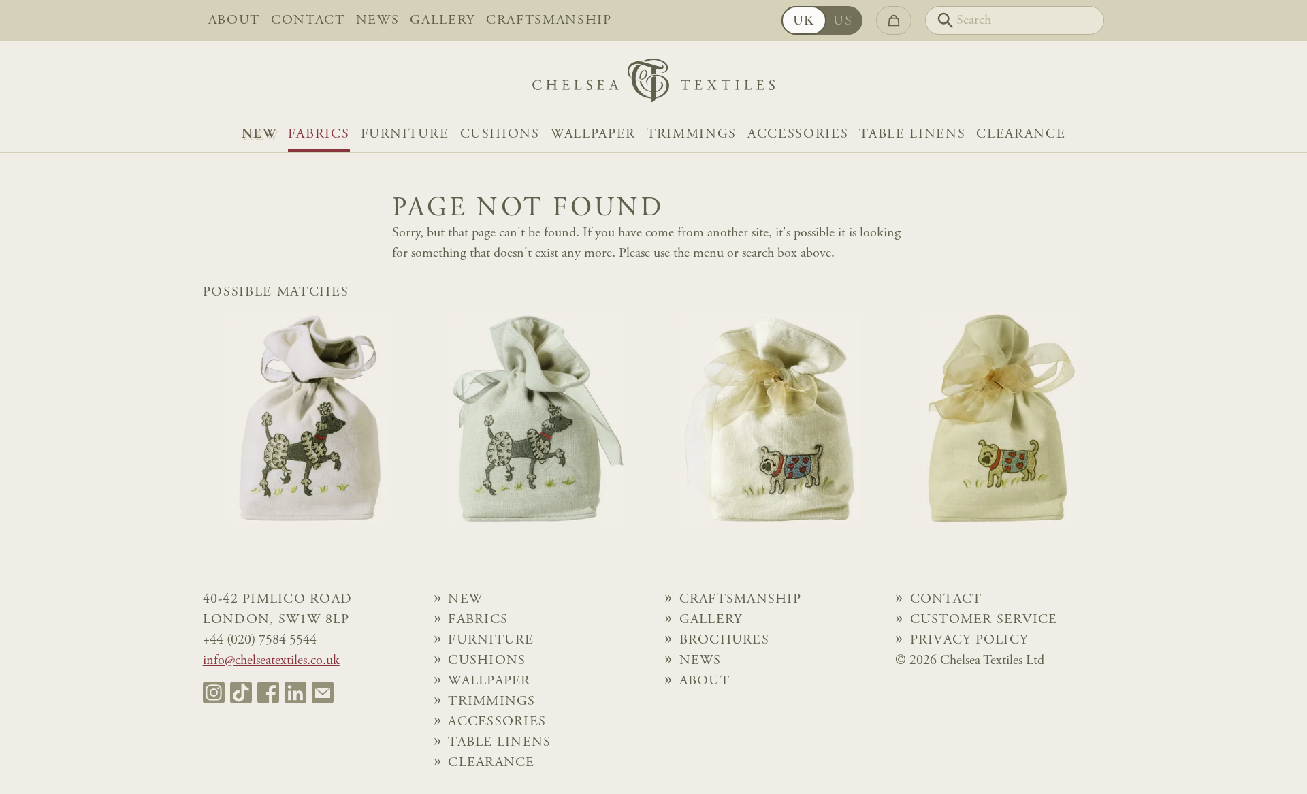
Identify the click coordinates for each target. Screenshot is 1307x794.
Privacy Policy (969, 640)
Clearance (1020, 134)
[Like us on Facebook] (268, 692)
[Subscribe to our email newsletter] (323, 692)
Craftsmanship (549, 20)
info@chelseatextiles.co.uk (271, 660)
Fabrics (319, 134)
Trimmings (692, 134)
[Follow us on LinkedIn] (295, 692)
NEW (259, 134)
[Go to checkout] (893, 20)
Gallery (442, 20)
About (234, 20)
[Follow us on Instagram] (214, 692)
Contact (308, 20)
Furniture (405, 134)
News (378, 20)
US (842, 21)
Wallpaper (593, 134)
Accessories (797, 134)
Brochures (724, 640)
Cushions (500, 134)
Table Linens (912, 134)
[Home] (653, 84)
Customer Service (984, 619)
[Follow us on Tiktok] (241, 692)
